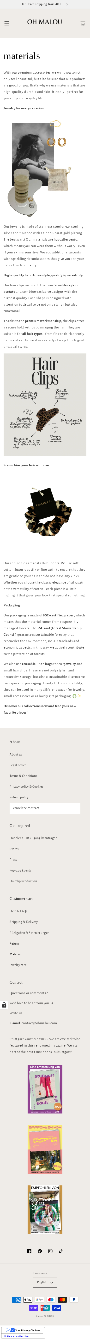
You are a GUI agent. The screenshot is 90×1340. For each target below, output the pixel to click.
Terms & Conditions (23, 776)
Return (14, 943)
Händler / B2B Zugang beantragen (33, 838)
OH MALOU (49, 1316)
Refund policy (19, 797)
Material (15, 954)
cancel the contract (26, 808)
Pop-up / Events (20, 870)
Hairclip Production (23, 881)
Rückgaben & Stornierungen (29, 933)
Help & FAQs (19, 911)
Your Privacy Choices (27, 1330)
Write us (16, 1013)
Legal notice (18, 765)
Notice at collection (17, 1336)
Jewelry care (18, 965)
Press (13, 859)
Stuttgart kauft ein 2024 (28, 1039)
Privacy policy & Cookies (26, 786)
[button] (7, 23)
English (42, 1282)
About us (16, 754)
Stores (14, 849)
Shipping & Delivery (24, 922)
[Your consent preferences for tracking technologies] (4, 1005)
